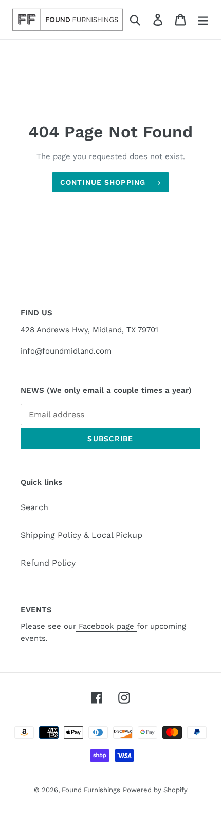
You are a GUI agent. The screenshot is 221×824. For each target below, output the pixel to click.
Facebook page (106, 626)
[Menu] (203, 19)
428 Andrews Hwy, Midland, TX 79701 (89, 330)
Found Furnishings (91, 790)
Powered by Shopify (155, 790)
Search (34, 507)
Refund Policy (48, 563)
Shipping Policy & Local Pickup (81, 535)
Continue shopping (102, 182)
